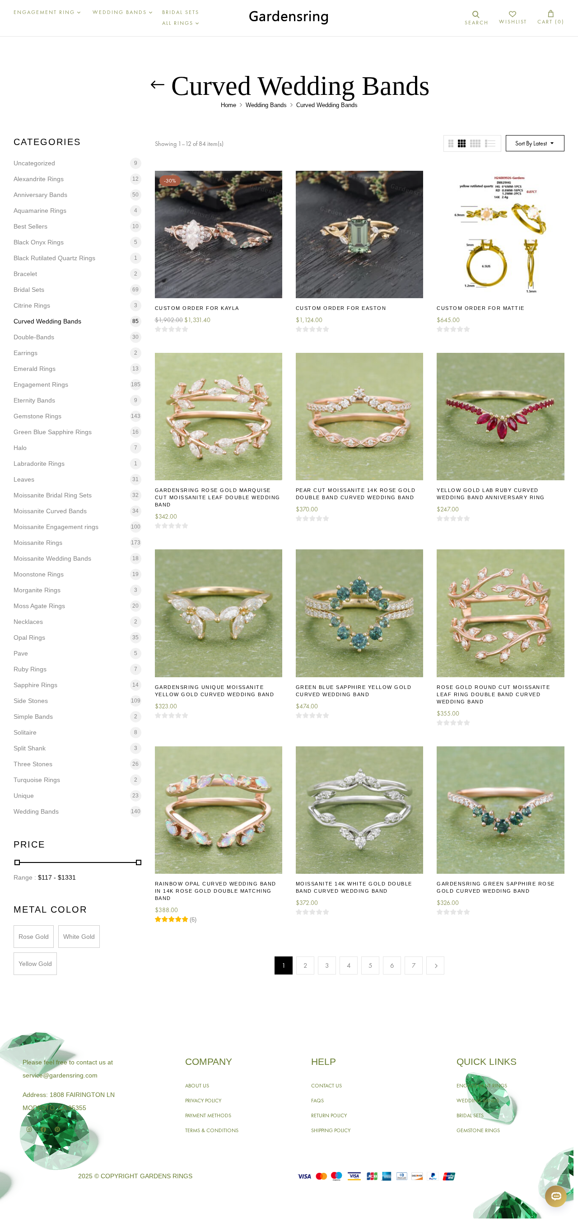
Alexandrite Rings (39, 179)
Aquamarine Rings (40, 210)
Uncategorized (34, 163)
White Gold (79, 936)
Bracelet (25, 273)
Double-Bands (34, 337)
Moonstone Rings (39, 574)
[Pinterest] (57, 1129)
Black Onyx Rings (39, 242)
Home (228, 105)
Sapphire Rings (35, 685)
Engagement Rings (41, 384)
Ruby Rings (30, 669)
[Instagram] (29, 1129)
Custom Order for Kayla (197, 308)
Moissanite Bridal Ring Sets (53, 495)
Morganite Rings (37, 590)
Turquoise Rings (37, 779)
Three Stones (33, 764)
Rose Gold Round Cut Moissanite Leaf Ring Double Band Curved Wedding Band (493, 694)
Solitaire (25, 732)
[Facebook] (43, 1129)
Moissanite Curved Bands (50, 511)
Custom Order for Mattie (481, 308)
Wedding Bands (266, 105)
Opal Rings (29, 637)
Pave (21, 653)
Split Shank (30, 748)
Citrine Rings (32, 305)
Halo (20, 447)
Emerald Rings (35, 368)
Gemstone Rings (37, 416)
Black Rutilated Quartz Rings (54, 258)
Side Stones (31, 700)
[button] (550, 18)
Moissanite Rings (38, 542)
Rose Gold (34, 936)
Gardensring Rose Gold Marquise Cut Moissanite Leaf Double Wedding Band (217, 497)
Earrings (25, 352)
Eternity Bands (34, 400)
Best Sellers (30, 226)
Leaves (24, 479)
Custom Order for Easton (341, 308)
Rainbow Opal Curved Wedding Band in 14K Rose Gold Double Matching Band (215, 891)
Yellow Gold (35, 963)
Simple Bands (33, 716)
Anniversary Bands (40, 194)
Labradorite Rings (39, 463)
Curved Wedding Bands (47, 321)
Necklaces (28, 621)
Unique (24, 795)
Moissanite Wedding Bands (52, 558)
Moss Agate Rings (39, 605)
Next (435, 965)
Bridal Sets (29, 289)
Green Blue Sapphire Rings (53, 432)
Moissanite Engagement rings (56, 526)
